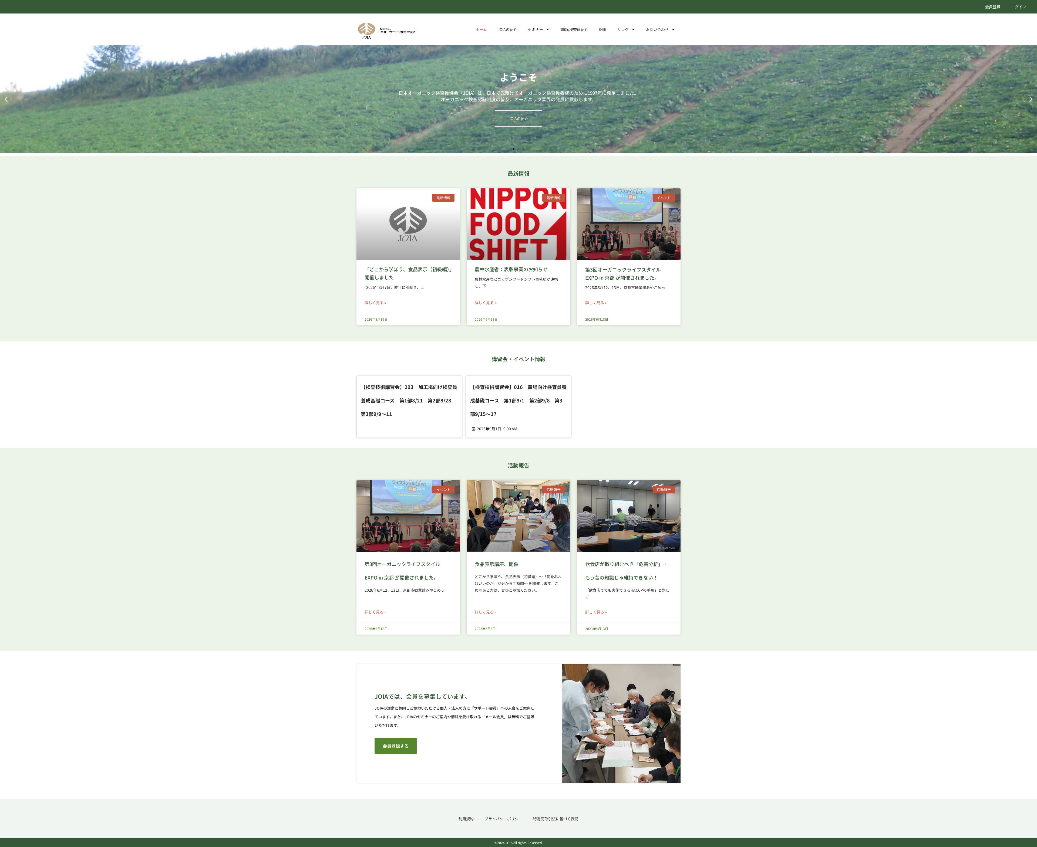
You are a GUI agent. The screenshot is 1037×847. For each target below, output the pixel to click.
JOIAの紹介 (507, 29)
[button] (6, 99)
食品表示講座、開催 (496, 563)
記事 (603, 29)
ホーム (481, 29)
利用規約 (466, 818)
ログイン (1018, 6)
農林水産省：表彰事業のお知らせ (511, 269)
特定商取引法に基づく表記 (555, 818)
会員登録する (518, 115)
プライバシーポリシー (503, 818)
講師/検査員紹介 (574, 29)
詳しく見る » (375, 302)
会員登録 (992, 6)
